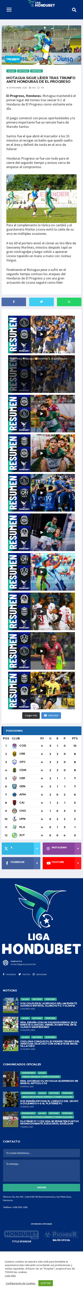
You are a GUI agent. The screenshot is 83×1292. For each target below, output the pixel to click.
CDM (22, 770)
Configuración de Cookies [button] (21, 1283)
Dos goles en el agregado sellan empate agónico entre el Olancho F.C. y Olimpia (48, 1004)
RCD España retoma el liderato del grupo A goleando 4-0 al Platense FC (49, 1102)
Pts (75, 738)
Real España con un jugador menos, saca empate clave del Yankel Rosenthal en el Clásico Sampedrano (48, 1024)
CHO (22, 810)
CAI (21, 802)
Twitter (26, 974)
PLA (22, 827)
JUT (22, 835)
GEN (22, 786)
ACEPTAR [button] (46, 1283)
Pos (6, 738)
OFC (22, 762)
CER (22, 778)
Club (16, 738)
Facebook (10, 974)
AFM (22, 794)
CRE (22, 753)
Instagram (41, 974)
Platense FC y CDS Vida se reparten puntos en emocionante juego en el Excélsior (49, 1122)
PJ (42, 738)
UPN (22, 819)
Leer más (10, 1275)
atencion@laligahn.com (23, 964)
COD (22, 745)
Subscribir (53, 715)
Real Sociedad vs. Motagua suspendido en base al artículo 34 (49, 1082)
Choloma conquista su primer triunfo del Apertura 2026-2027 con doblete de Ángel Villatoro (50, 1043)
